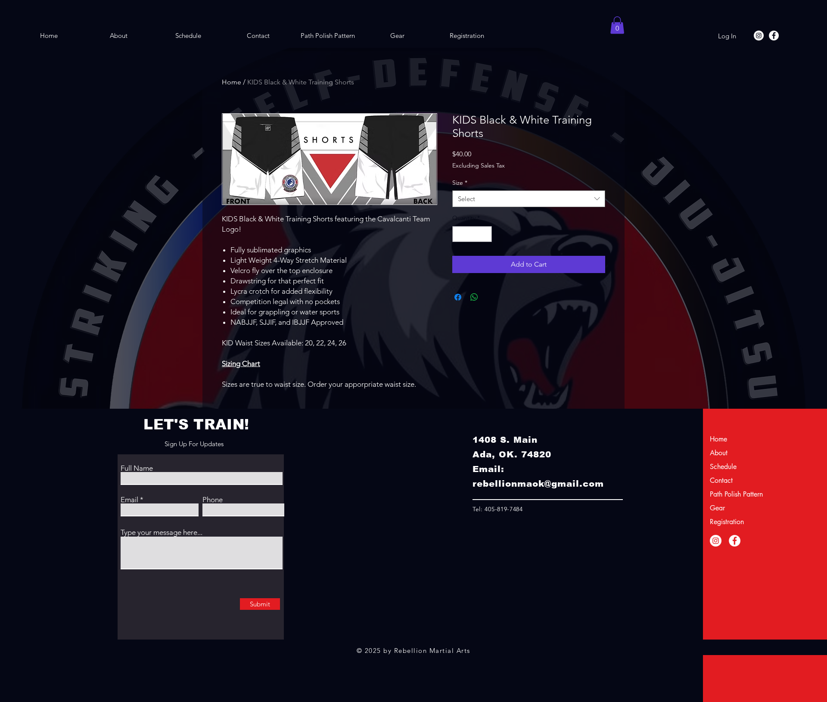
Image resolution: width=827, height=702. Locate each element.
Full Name (137, 468)
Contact (721, 480)
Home (231, 82)
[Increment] (485, 234)
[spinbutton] (472, 234)
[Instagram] (759, 35)
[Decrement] (459, 234)
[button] (617, 25)
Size (459, 182)
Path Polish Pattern (732, 494)
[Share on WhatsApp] (474, 297)
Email (129, 499)
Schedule (723, 466)
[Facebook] (774, 35)
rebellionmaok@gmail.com (538, 483)
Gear (717, 508)
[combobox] (528, 198)
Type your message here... (161, 532)
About (719, 452)
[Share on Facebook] (458, 297)
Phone (212, 499)
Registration (727, 521)
